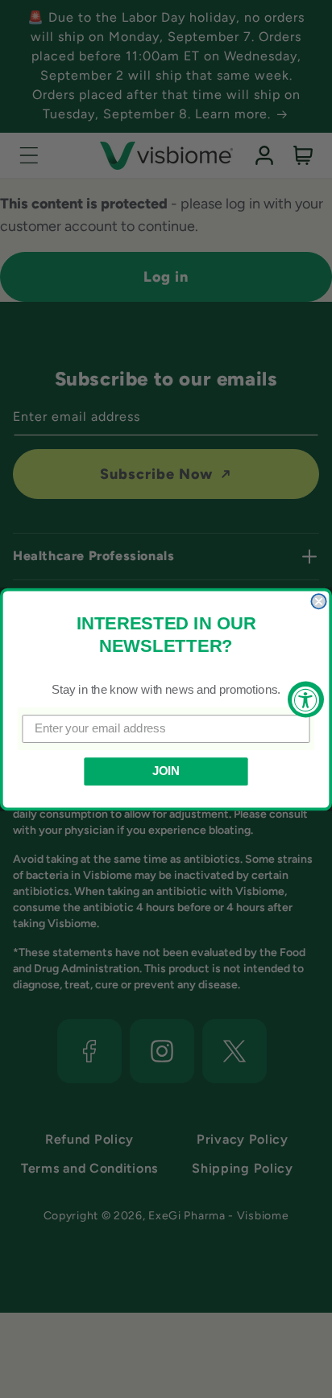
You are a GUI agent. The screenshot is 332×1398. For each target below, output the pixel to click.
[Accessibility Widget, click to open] (306, 699)
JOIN (166, 771)
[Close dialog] (318, 601)
